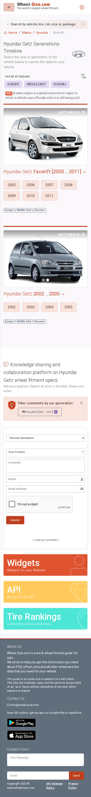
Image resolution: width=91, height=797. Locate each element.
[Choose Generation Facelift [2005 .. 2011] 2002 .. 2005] (45, 438)
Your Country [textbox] (16, 452)
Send (76, 775)
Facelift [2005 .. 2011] (41, 412)
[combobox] (45, 452)
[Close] (81, 403)
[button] (45, 24)
